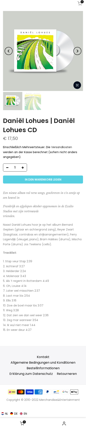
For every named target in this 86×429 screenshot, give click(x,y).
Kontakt (43, 357)
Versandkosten (61, 147)
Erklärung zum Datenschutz (31, 373)
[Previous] (9, 51)
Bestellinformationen (43, 368)
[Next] (77, 51)
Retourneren (67, 373)
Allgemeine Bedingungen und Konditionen (43, 362)
